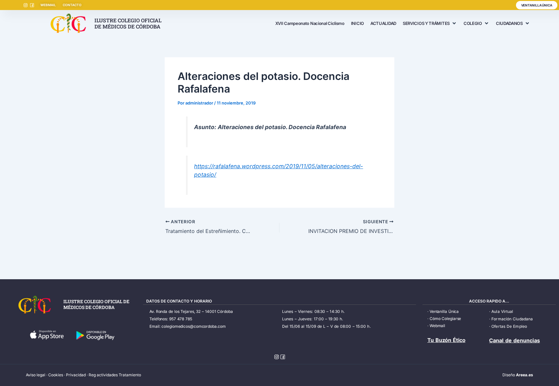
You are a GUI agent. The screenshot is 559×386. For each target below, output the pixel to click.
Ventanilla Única (444, 311)
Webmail (437, 325)
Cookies (55, 374)
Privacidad (76, 374)
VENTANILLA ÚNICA (536, 5)
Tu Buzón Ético (446, 340)
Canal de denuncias (514, 340)
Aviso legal (35, 374)
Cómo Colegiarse (445, 318)
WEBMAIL (48, 5)
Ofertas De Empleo (509, 326)
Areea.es (524, 374)
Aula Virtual (502, 311)
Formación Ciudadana (512, 318)
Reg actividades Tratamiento (115, 374)
